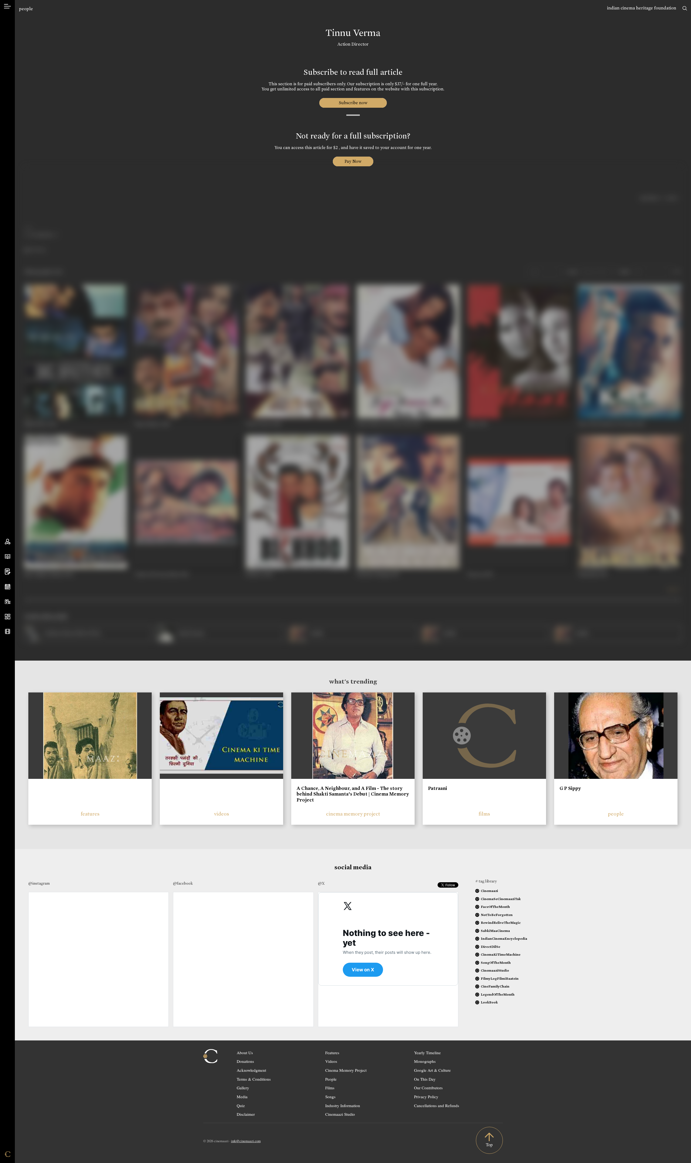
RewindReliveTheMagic (501, 923)
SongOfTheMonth (496, 963)
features (90, 814)
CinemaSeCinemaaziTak (501, 899)
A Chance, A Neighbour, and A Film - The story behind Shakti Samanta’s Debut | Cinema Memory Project (353, 794)
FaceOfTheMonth (495, 907)
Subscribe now (352, 102)
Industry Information (342, 1105)
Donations (245, 1061)
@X (321, 883)
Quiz (241, 1105)
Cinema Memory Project (346, 1070)
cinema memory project (353, 814)
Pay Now (353, 161)
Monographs (425, 1061)
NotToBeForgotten (497, 915)
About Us (245, 1052)
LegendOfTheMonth (497, 994)
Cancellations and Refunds (436, 1105)
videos (221, 814)
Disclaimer (246, 1114)
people (26, 9)
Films (329, 1087)
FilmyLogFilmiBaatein (500, 978)
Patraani (437, 788)
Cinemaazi (489, 891)
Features (332, 1052)
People (331, 1079)
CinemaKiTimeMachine (500, 954)
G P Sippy (570, 788)
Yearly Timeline (427, 1052)
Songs (330, 1096)
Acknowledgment (251, 1070)
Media (242, 1096)
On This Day (425, 1079)
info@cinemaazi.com (246, 1140)
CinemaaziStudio (495, 970)
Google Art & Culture (432, 1070)
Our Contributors (428, 1087)
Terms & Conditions (254, 1079)
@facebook (183, 883)
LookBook (489, 1002)
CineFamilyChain (495, 986)
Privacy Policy (426, 1096)
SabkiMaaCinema (495, 931)
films (484, 814)
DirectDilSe (490, 947)
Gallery (243, 1087)
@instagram (39, 883)
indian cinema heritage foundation (641, 8)
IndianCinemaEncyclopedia (504, 939)
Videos (331, 1061)
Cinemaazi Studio (340, 1114)
